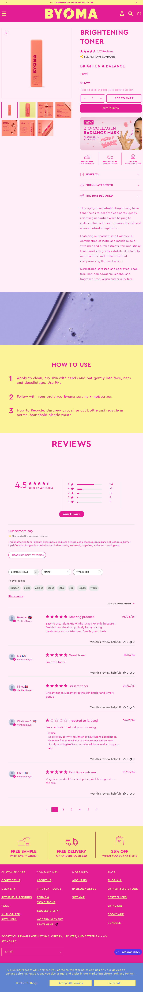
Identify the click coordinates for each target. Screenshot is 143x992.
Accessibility (48, 911)
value (62, 588)
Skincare (115, 905)
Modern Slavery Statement (50, 922)
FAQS (5, 905)
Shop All (115, 880)
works (94, 588)
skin (71, 588)
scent (51, 588)
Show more (15, 596)
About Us (44, 880)
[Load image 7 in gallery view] (45, 128)
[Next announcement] (136, 2)
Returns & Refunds (16, 897)
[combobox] (56, 572)
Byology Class (84, 889)
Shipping (103, 90)
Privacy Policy (49, 889)
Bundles (114, 923)
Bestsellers (117, 897)
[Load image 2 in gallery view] (27, 110)
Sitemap (78, 897)
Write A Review (71, 514)
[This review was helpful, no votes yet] (124, 642)
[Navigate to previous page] (46, 809)
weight (39, 588)
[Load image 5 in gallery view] (9, 128)
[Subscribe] (60, 952)
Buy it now (111, 108)
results (82, 588)
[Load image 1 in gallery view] (9, 110)
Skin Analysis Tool (123, 889)
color (27, 588)
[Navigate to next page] (96, 809)
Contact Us (10, 880)
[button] (130, 13)
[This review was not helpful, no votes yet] (131, 642)
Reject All (114, 983)
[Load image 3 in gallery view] (45, 110)
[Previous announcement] (7, 2)
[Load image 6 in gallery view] (27, 128)
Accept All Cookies (70, 983)
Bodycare (116, 914)
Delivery (8, 889)
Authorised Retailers (10, 917)
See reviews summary (99, 56)
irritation (14, 588)
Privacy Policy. (124, 973)
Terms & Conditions (46, 900)
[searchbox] (21, 572)
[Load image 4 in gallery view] (63, 110)
